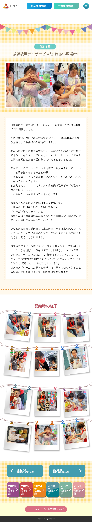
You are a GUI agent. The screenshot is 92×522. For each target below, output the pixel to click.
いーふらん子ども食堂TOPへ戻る (46, 509)
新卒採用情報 (38, 6)
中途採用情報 (65, 6)
